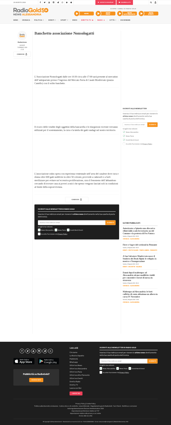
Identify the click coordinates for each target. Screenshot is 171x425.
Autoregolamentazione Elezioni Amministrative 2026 (85, 408)
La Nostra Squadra (77, 355)
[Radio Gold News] (84, 13)
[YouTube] (49, 2)
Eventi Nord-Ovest (76, 230)
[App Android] (67, 2)
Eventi (51, 20)
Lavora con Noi (75, 388)
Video (74, 20)
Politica (38, 20)
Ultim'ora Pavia (76, 372)
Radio (100, 20)
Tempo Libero (144, 250)
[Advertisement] (76, 56)
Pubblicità (74, 359)
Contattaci (76, 393)
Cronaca (26, 20)
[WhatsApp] (62, 2)
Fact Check (117, 406)
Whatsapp (74, 362)
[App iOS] (71, 2)
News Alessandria (47, 230)
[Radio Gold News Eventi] (148, 13)
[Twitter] (45, 2)
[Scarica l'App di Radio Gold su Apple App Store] (24, 361)
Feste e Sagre (133, 250)
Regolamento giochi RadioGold (101, 406)
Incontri (131, 267)
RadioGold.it (58, 422)
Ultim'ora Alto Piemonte (80, 375)
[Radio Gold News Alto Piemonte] (127, 13)
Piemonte (153, 250)
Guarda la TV (126, 2)
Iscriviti (110, 222)
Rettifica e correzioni (129, 406)
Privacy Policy (62, 234)
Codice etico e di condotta (68, 406)
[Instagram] (53, 2)
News (15, 20)
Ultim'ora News (76, 365)
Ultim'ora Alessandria (78, 368)
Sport (63, 20)
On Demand (125, 20)
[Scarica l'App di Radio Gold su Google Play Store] (48, 361)
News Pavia (62, 230)
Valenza (139, 267)
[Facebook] (40, 2)
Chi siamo (73, 352)
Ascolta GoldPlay (106, 2)
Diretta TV (86, 20)
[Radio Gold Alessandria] (30, 11)
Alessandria (134, 239)
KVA (127, 422)
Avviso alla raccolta (85, 416)
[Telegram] (58, 2)
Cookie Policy (91, 404)
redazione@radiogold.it (106, 422)
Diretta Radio (75, 381)
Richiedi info (36, 380)
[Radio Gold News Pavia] (105, 13)
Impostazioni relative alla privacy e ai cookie (85, 413)
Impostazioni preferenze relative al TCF (85, 411)
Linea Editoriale (84, 406)
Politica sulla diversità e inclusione (46, 406)
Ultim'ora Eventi (76, 378)
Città (112, 20)
